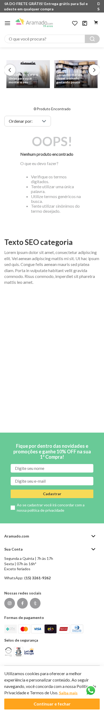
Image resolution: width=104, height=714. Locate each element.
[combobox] (52, 39)
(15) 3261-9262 (37, 578)
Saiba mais (68, 693)
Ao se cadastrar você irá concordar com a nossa (51, 507)
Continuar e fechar (52, 703)
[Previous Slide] (9, 70)
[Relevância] (27, 121)
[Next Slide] (94, 70)
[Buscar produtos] (92, 39)
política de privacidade (45, 510)
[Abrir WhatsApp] (90, 690)
